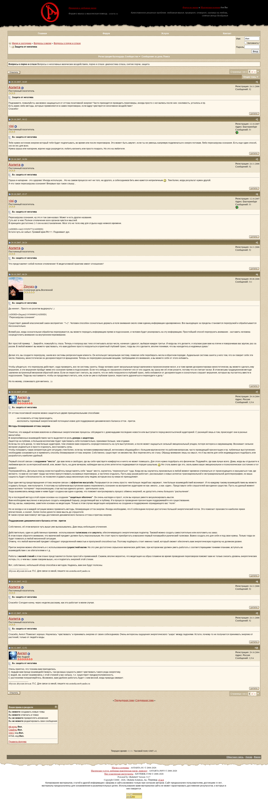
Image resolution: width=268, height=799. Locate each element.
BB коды (13, 726)
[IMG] (11, 732)
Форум (106, 33)
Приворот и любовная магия (82, 8)
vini (11, 125)
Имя (238, 38)
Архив (248, 757)
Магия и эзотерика (21, 43)
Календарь (118, 56)
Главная (42, 33)
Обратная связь (235, 757)
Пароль (240, 46)
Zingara (29, 286)
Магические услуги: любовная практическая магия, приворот (119, 770)
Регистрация (105, 56)
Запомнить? (253, 42)
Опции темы (249, 76)
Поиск (166, 56)
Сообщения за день (152, 56)
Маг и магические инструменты (118, 773)
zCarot (161, 779)
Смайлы (13, 729)
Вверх (257, 757)
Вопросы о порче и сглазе (67, 43)
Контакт (227, 33)
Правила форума (17, 741)
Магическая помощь (210, 7)
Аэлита (14, 87)
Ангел (22, 397)
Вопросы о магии (42, 43)
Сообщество (131, 56)
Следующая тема (144, 700)
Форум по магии (190, 7)
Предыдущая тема (124, 700)
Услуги (165, 33)
